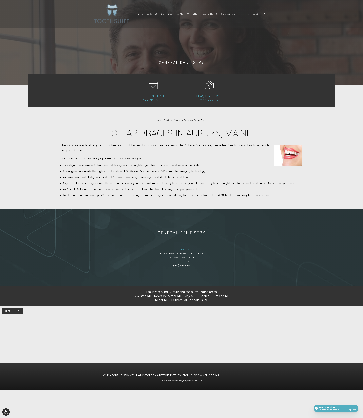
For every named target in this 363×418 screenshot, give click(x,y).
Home (139, 14)
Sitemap (214, 375)
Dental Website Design (173, 380)
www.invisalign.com (132, 158)
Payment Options (186, 14)
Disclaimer (200, 375)
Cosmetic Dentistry (183, 120)
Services (166, 14)
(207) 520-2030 (181, 261)
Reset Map (13, 311)
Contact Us (228, 14)
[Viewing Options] (6, 412)
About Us (152, 14)
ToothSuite (181, 249)
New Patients (209, 14)
